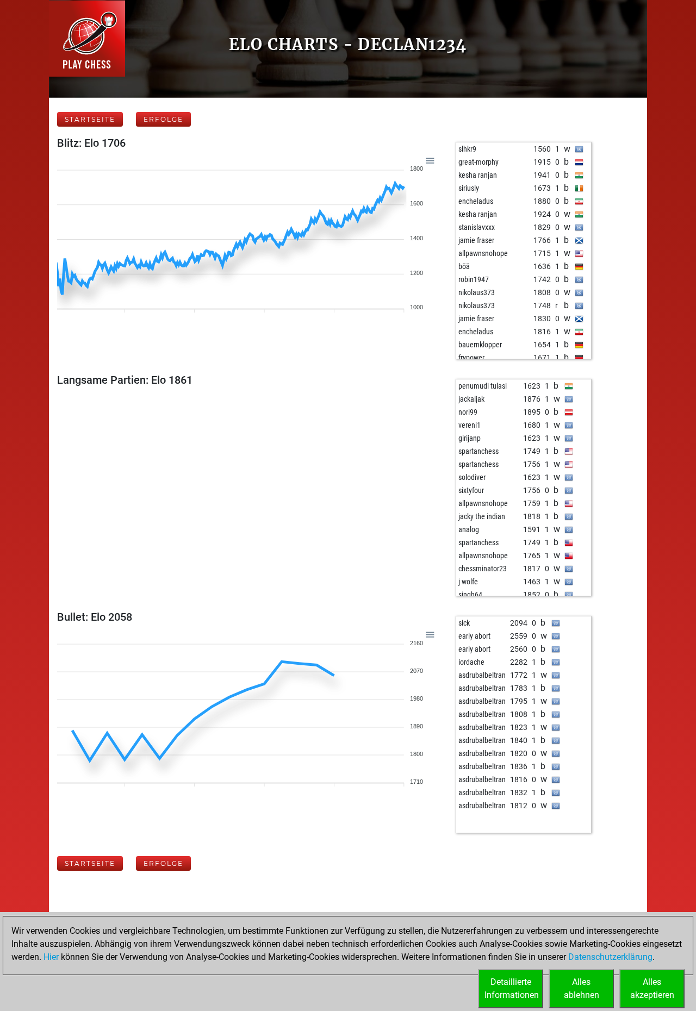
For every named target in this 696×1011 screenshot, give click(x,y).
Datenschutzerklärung (610, 957)
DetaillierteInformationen (511, 988)
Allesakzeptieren (652, 988)
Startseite (90, 119)
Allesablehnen (581, 988)
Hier (51, 957)
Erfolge (163, 119)
